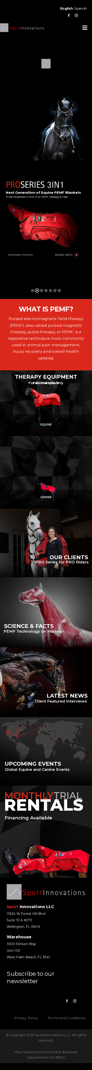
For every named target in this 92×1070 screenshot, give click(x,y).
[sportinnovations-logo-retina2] (22, 25)
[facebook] (68, 15)
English (66, 8)
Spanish (80, 8)
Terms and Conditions (66, 1018)
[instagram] (76, 15)
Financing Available (28, 818)
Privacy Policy (26, 1018)
